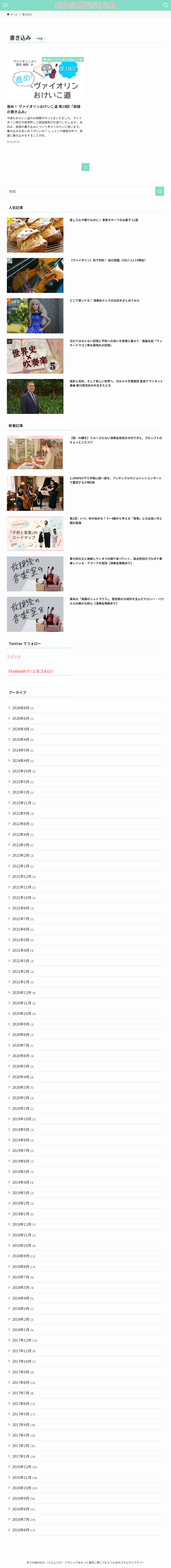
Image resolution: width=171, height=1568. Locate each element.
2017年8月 (23, 1382)
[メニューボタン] (5, 5)
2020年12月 (24, 992)
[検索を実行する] (159, 191)
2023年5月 (23, 781)
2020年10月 (24, 1013)
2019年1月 (23, 1213)
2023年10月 (24, 771)
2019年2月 (23, 1203)
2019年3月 (23, 1192)
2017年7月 (23, 1392)
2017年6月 (23, 1403)
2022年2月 (23, 855)
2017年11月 (24, 1350)
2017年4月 (23, 1424)
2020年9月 (23, 1024)
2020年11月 (24, 1003)
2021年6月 (23, 929)
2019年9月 (23, 1129)
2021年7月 (23, 918)
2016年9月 (23, 1498)
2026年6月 (23, 718)
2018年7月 (23, 1277)
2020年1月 (23, 1108)
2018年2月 (23, 1319)
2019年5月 (23, 1171)
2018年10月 (24, 1245)
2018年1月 (23, 1329)
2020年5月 (23, 1066)
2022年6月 (23, 823)
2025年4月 (23, 739)
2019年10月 (24, 1118)
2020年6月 (23, 1055)
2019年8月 (23, 1140)
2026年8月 (23, 707)
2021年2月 (23, 971)
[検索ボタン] (165, 5)
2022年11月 (24, 802)
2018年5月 (23, 1287)
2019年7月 (23, 1150)
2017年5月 (23, 1414)
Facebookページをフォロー (31, 670)
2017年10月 (24, 1361)
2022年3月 (23, 844)
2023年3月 (23, 792)
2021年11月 (24, 887)
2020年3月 (23, 1087)
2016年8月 (23, 1509)
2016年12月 (24, 1466)
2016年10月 (24, 1487)
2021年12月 (24, 876)
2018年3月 (23, 1308)
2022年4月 (23, 834)
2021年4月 (23, 950)
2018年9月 (23, 1255)
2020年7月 (23, 1045)
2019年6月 (23, 1161)
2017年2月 (23, 1445)
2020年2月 (23, 1097)
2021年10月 (24, 897)
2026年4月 (23, 729)
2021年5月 (23, 939)
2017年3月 (23, 1435)
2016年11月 (24, 1477)
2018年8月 (23, 1266)
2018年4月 (23, 1298)
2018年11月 (24, 1234)
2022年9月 (23, 813)
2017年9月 (23, 1372)
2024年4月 (23, 760)
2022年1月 (23, 866)
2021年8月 (23, 908)
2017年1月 (23, 1456)
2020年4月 (23, 1076)
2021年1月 (23, 981)
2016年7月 (23, 1519)
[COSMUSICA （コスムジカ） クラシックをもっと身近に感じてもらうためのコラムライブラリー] (85, 5)
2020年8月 (23, 1034)
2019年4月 (23, 1182)
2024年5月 (23, 750)
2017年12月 (24, 1340)
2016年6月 (23, 1529)
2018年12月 (24, 1224)
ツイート (14, 656)
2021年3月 (23, 960)
